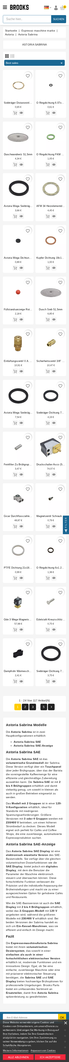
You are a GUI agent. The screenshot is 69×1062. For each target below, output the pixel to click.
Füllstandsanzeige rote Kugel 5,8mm (25, 309)
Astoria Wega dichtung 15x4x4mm (24, 257)
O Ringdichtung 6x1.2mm (51, 567)
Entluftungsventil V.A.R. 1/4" (20, 361)
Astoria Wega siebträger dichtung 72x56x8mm (31, 206)
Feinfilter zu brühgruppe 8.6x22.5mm (25, 464)
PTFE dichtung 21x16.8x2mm (21, 567)
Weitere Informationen (15, 1050)
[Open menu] (5, 7)
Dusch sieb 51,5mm (50, 309)
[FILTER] (66, 531)
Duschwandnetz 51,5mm (18, 154)
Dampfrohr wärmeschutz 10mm (22, 671)
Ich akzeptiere (50, 1057)
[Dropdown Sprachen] (47, 8)
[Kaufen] (15, 112)
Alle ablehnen (18, 1057)
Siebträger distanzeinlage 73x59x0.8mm (27, 102)
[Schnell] (21, 112)
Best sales (35, 63)
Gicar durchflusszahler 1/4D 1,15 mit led (28, 516)
